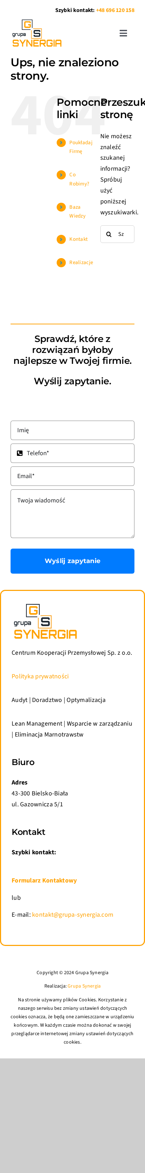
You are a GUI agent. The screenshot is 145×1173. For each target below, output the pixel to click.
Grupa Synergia (84, 986)
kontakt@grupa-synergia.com (72, 914)
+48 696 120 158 (115, 10)
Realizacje (81, 262)
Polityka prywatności (40, 676)
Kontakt (78, 239)
